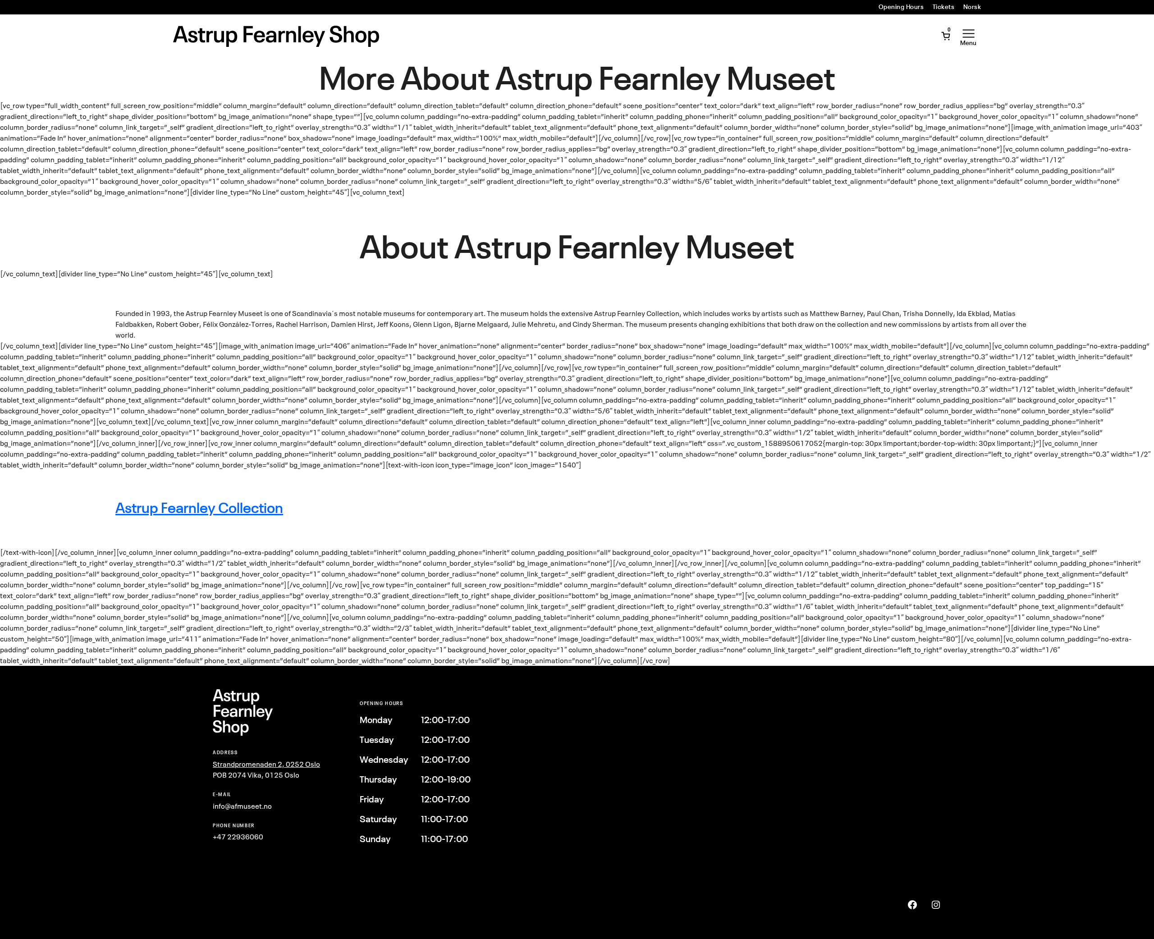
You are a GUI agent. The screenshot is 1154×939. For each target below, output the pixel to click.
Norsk (972, 6)
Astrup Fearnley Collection (199, 508)
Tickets (943, 6)
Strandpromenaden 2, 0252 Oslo (266, 764)
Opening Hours (901, 6)
